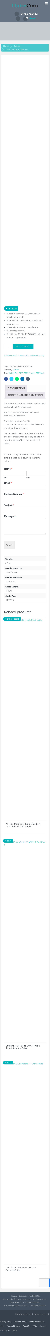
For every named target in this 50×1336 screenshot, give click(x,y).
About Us (26, 1326)
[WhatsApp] (17, 379)
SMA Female (29, 373)
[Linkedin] (22, 379)
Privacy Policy (5, 1321)
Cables (17, 46)
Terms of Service (13, 1326)
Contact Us (4, 1330)
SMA (21, 373)
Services (43, 1326)
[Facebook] (6, 379)
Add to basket (23, 346)
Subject (9, 505)
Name (8, 468)
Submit (9, 545)
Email (8, 482)
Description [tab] (16, 388)
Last (28, 477)
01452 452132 (29, 13)
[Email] (28, 379)
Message (9, 516)
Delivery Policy (20, 1321)
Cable (11, 373)
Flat (16, 373)
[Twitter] (11, 379)
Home (6, 46)
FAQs (35, 1326)
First (5, 477)
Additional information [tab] (25, 395)
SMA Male (40, 373)
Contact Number (14, 494)
